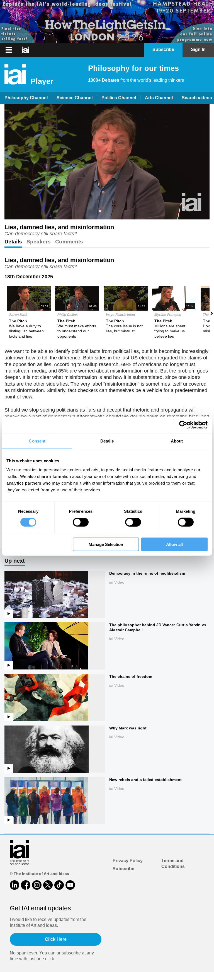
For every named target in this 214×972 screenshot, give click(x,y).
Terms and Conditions (173, 863)
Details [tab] (107, 441)
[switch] (81, 522)
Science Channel (75, 97)
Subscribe (123, 868)
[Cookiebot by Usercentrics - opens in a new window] (183, 425)
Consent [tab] (37, 441)
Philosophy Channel (26, 97)
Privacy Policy (128, 860)
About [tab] (177, 441)
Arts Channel (159, 97)
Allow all (174, 544)
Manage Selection (106, 544)
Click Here (56, 939)
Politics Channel (118, 97)
